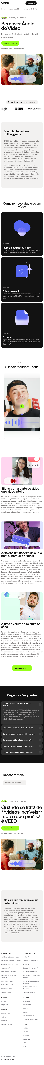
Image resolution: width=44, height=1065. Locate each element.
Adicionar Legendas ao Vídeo (11, 961)
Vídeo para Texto (6, 988)
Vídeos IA (26, 964)
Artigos (3, 1017)
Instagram (26, 1039)
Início (3, 9)
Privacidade (27, 1005)
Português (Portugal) (8, 1059)
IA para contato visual (30, 972)
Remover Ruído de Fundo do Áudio (31, 976)
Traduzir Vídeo (6, 992)
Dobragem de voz (29, 992)
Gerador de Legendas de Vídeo (8, 976)
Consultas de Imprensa (30, 1019)
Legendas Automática (8, 972)
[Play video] (22, 406)
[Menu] (41, 3)
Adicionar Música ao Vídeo (10, 957)
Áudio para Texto (6, 968)
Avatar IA (26, 957)
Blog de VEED (5, 1013)
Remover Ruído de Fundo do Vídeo (31, 982)
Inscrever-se (31, 3)
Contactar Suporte (29, 1016)
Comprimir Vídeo (7, 981)
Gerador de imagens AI (30, 961)
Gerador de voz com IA (30, 968)
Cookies (25, 1012)
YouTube (25, 1028)
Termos (25, 1008)
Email (24, 1046)
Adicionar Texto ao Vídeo (9, 964)
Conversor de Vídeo (7, 985)
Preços (3, 1001)
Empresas (4, 1005)
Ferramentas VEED (14, 9)
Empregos (26, 1001)
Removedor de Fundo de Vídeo (30, 988)
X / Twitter (26, 1035)
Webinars (4, 1021)
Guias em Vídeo (6, 1024)
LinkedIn (25, 1032)
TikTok (25, 1043)
